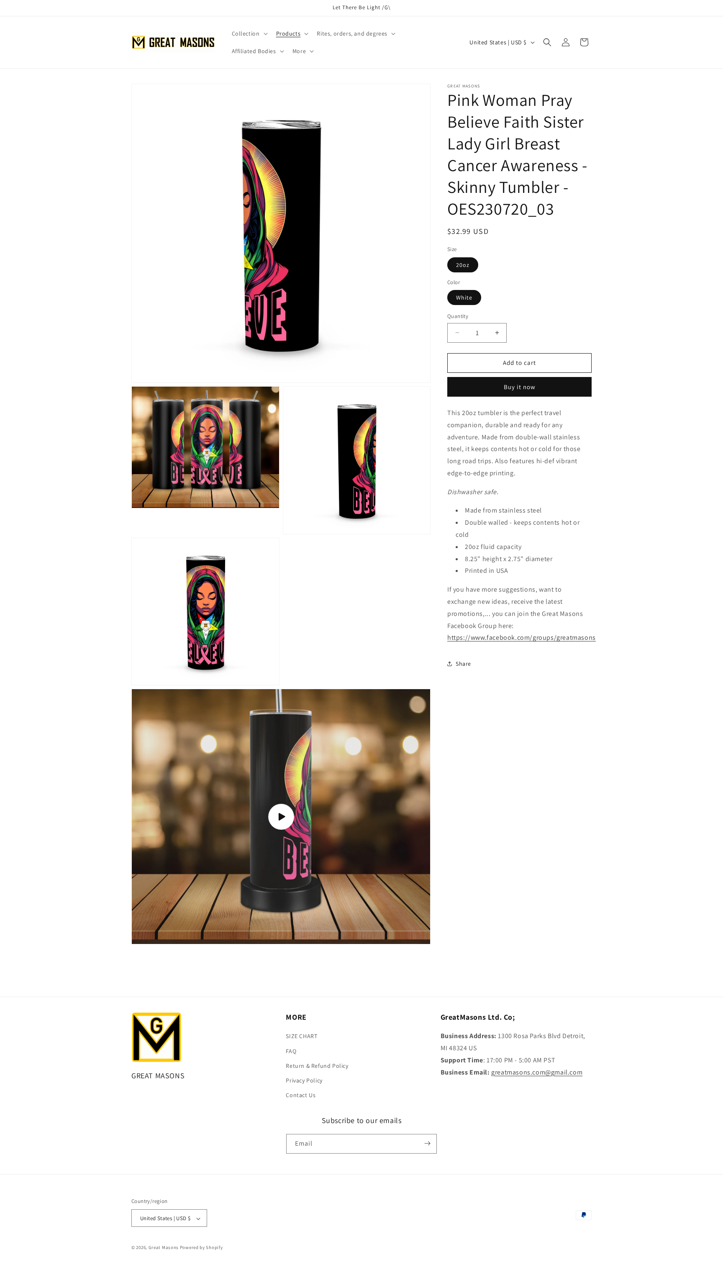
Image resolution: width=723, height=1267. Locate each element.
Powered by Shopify (201, 1248)
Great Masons (164, 1248)
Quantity (457, 316)
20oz (462, 265)
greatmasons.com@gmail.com (536, 1072)
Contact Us (300, 1095)
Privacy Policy (304, 1080)
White (464, 297)
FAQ (291, 1051)
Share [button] (463, 663)
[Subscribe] (427, 1143)
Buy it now (520, 387)
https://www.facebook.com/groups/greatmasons (521, 637)
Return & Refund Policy (317, 1066)
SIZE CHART (301, 1036)
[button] (249, 33)
